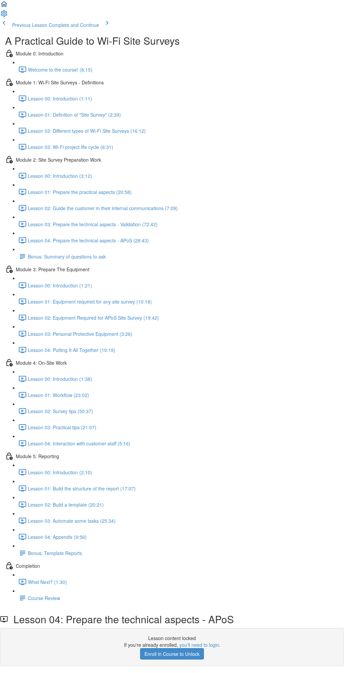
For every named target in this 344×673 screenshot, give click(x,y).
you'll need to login (199, 644)
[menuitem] (4, 15)
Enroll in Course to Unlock (172, 653)
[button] (4, 6)
